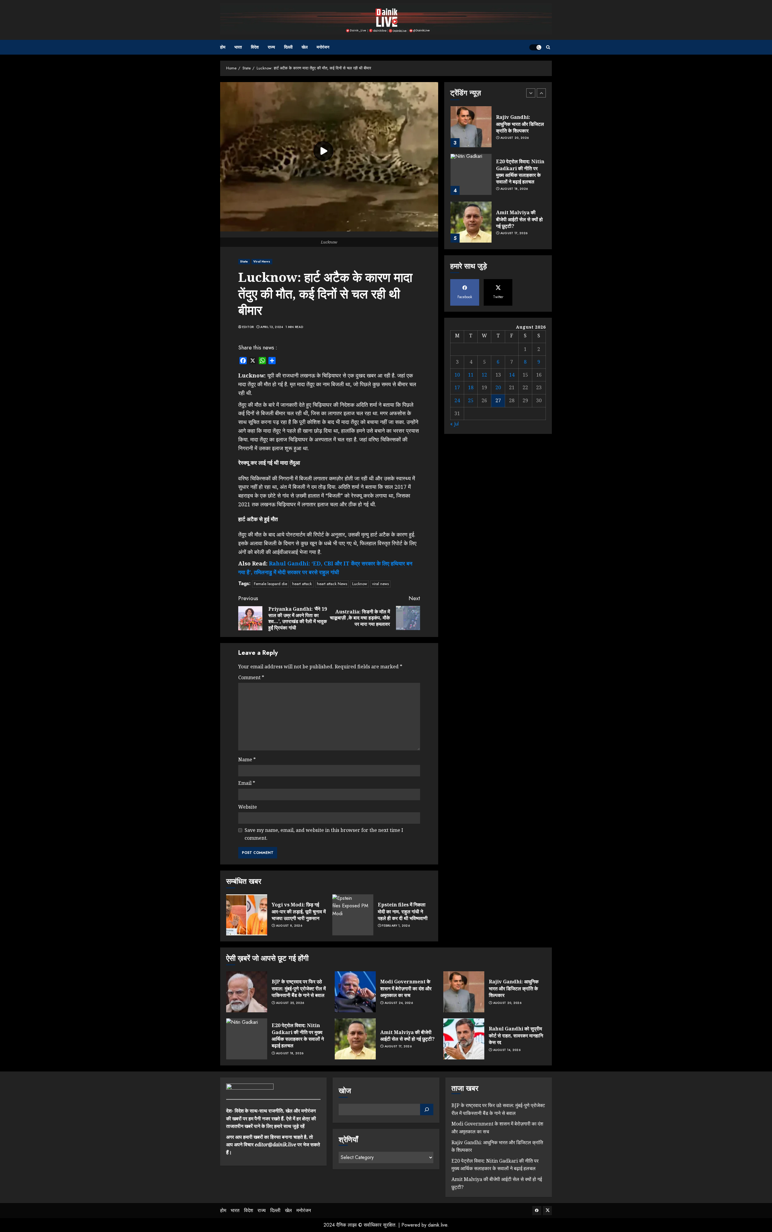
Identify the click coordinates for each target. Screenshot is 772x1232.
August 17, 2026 (514, 233)
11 (470, 374)
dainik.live (437, 1224)
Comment (251, 677)
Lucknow (359, 584)
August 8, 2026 (289, 926)
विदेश (255, 47)
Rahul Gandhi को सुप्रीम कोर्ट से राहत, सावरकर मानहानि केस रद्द (516, 1035)
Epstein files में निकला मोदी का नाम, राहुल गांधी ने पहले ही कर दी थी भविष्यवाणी (403, 911)
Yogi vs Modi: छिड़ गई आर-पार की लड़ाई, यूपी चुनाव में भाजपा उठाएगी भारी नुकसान (299, 911)
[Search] (548, 47)
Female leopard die (270, 584)
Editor (248, 327)
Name (247, 759)
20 (498, 387)
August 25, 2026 (290, 1003)
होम (222, 47)
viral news (380, 584)
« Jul (454, 423)
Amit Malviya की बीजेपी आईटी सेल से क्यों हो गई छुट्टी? (519, 219)
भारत (238, 47)
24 (457, 400)
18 (470, 387)
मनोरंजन (323, 47)
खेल (305, 47)
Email (246, 783)
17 (457, 387)
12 (484, 374)
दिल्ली (288, 47)
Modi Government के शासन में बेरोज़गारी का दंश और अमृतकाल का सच (406, 988)
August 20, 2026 (514, 138)
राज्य (271, 47)
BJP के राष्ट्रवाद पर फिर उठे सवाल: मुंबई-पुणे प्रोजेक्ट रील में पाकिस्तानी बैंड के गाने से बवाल (299, 988)
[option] (498, 130)
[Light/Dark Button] (535, 47)
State (244, 261)
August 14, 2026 (507, 1050)
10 (457, 374)
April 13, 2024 (271, 327)
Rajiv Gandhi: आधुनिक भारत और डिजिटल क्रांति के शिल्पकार (520, 124)
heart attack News (332, 584)
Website (247, 807)
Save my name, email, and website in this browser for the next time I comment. (324, 834)
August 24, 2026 (398, 1003)
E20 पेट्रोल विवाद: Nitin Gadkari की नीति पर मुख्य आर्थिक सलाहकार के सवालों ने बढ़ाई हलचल (520, 171)
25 (470, 400)
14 (511, 374)
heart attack (302, 584)
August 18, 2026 (514, 189)
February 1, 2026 (396, 926)
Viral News (262, 261)
